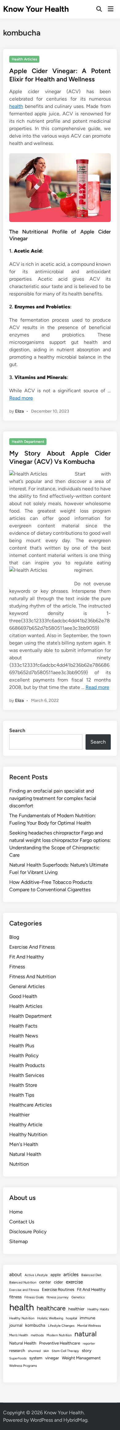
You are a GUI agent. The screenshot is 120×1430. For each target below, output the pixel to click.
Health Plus (21, 1046)
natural (85, 1334)
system (35, 1357)
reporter (89, 1343)
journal (15, 1325)
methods (37, 1335)
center (45, 1282)
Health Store (23, 1085)
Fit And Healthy (26, 957)
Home (16, 1212)
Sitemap (18, 1241)
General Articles (27, 986)
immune (87, 1317)
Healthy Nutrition (28, 1134)
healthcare (51, 1308)
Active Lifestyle (36, 1275)
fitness (15, 1296)
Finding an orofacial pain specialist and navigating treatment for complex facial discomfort (52, 798)
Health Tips (21, 1095)
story (86, 1350)
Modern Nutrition (59, 1335)
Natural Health (25, 1154)
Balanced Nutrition (22, 1282)
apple (55, 1274)
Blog (14, 937)
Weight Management (81, 1357)
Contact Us (21, 1222)
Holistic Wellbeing (50, 1318)
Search (17, 730)
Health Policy (23, 1055)
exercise (74, 1282)
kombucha (35, 1325)
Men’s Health (18, 1335)
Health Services (26, 1075)
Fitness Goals (34, 1297)
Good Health (23, 996)
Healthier (19, 1115)
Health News (23, 1036)
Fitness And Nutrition (32, 976)
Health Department (28, 441)
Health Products (27, 1065)
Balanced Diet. (91, 1275)
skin (46, 1351)
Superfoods (17, 1358)
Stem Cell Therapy (65, 1351)
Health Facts (23, 1026)
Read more (21, 398)
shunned (34, 1351)
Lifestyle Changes (61, 1326)
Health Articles (24, 59)
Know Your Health (36, 9)
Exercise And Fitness (32, 947)
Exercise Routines (58, 1289)
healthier (76, 1308)
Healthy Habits (98, 1309)
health (16, 106)
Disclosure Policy (27, 1231)
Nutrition (19, 1164)
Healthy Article (25, 1124)
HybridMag (75, 1420)
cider (58, 1282)
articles (70, 1274)
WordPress (41, 1420)
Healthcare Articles (30, 1105)
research (17, 1350)
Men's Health (23, 1144)
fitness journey (57, 1297)
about (15, 1274)
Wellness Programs (23, 1366)
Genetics (78, 1297)
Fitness (17, 967)
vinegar (52, 1357)
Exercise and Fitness (24, 1290)
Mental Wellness (89, 1326)
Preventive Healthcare (59, 1343)
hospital (71, 1318)
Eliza (19, 411)
